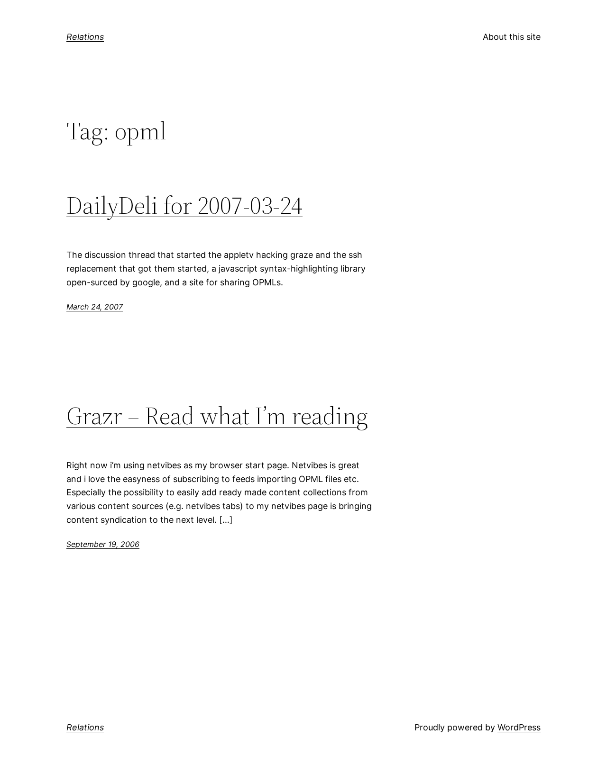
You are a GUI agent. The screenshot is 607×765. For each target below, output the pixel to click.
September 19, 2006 (102, 544)
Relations (85, 37)
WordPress (519, 727)
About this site (512, 37)
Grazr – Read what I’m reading (217, 415)
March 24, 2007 (94, 306)
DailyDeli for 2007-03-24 (184, 205)
